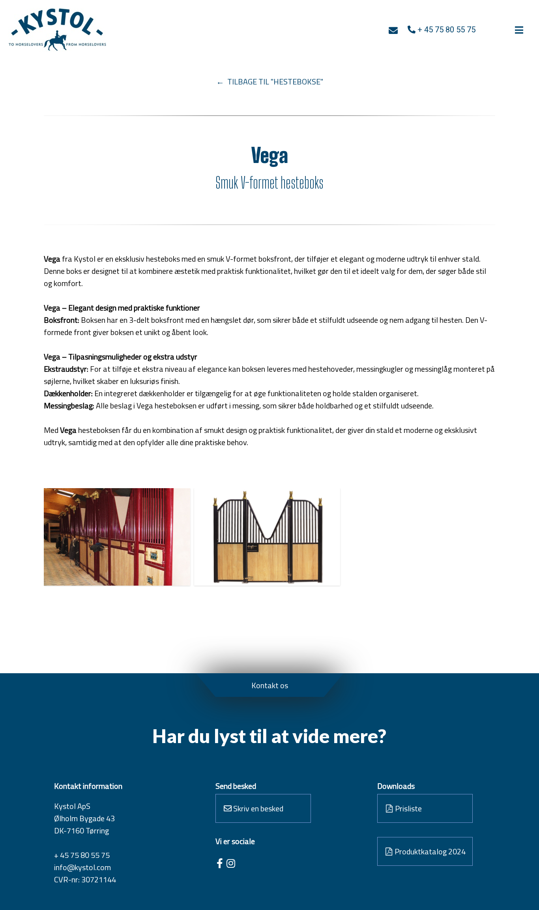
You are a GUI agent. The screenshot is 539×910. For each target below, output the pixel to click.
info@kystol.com (82, 867)
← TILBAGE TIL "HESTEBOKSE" (269, 81)
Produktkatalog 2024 (429, 851)
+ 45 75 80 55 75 (82, 855)
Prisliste (407, 808)
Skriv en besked (257, 808)
